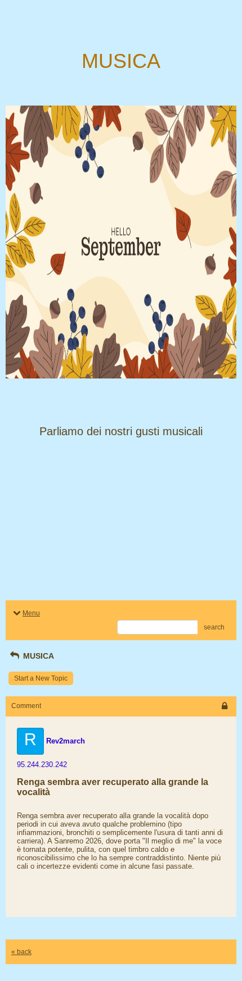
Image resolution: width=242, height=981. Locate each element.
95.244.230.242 (42, 764)
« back (21, 952)
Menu (31, 613)
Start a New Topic (41, 678)
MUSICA (37, 655)
